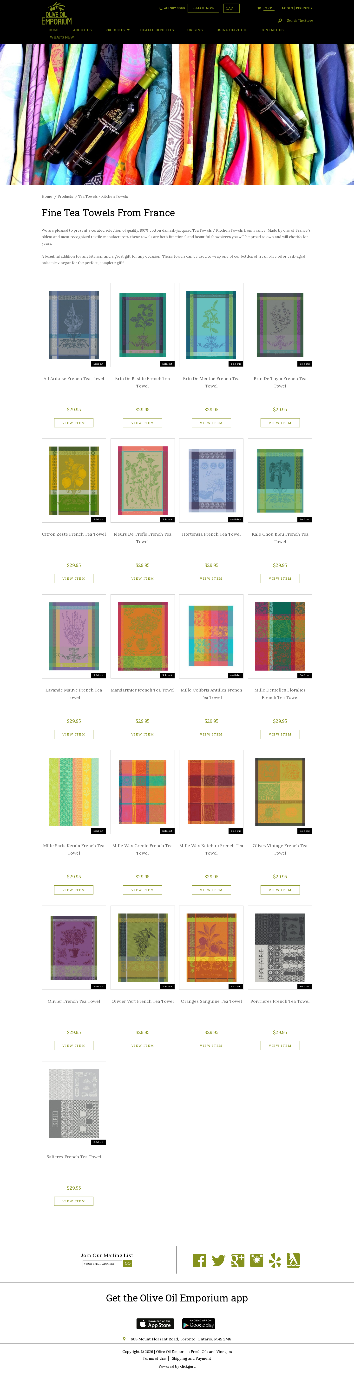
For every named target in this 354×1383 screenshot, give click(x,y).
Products (115, 29)
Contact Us (272, 29)
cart (269, 8)
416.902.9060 (174, 8)
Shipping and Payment (191, 1358)
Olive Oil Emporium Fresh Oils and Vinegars (194, 1351)
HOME (53, 29)
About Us (82, 29)
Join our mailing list (107, 1255)
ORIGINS (195, 29)
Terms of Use (154, 1358)
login (287, 8)
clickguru (188, 1366)
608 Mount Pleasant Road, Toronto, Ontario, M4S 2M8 (181, 1339)
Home (47, 196)
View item (73, 423)
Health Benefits (157, 29)
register (304, 8)
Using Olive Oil (231, 29)
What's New (62, 37)
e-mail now (203, 8)
